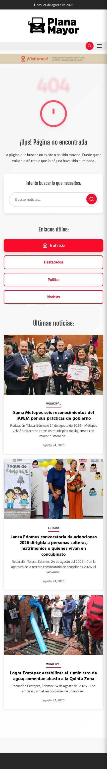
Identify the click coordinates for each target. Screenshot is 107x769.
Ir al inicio (57, 245)
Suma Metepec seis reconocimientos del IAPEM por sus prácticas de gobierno (53, 415)
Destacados (53, 262)
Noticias (53, 296)
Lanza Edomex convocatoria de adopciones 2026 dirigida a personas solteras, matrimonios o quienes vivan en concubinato (53, 545)
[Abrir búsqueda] (90, 46)
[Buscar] (91, 199)
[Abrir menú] (99, 46)
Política (53, 279)
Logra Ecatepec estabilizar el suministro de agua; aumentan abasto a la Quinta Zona (53, 675)
